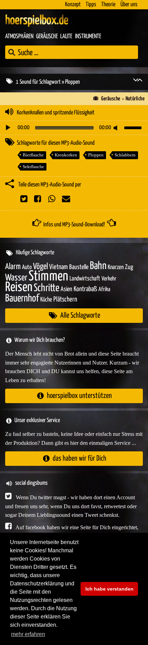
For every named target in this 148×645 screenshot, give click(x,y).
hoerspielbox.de (36, 20)
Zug (129, 267)
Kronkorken (66, 154)
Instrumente (88, 36)
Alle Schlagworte (80, 315)
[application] (74, 128)
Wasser (16, 278)
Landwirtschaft (85, 279)
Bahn (98, 266)
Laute (66, 36)
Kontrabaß (85, 289)
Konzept (73, 5)
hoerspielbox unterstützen (79, 395)
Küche (46, 300)
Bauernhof (22, 299)
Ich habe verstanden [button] (109, 589)
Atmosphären (19, 36)
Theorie (108, 5)
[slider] (134, 127)
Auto (27, 267)
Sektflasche (33, 166)
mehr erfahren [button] (28, 634)
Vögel (40, 267)
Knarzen (116, 267)
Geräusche (47, 36)
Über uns (128, 5)
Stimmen (48, 276)
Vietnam (58, 267)
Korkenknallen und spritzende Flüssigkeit (55, 113)
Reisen (18, 287)
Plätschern (65, 299)
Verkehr (109, 279)
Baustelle (78, 267)
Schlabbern (125, 154)
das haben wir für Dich (79, 458)
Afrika (104, 290)
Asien (66, 289)
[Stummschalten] (116, 127)
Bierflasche (33, 154)
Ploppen (96, 154)
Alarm (13, 267)
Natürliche (135, 98)
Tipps (91, 5)
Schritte (46, 288)
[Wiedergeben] (7, 127)
